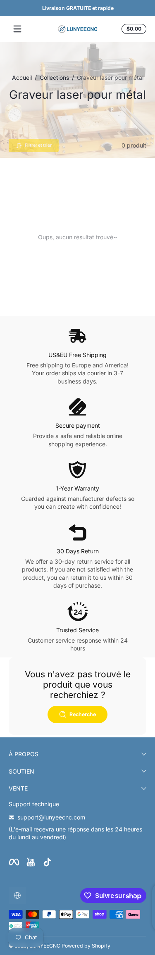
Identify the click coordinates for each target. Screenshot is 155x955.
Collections (54, 77)
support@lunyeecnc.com (51, 817)
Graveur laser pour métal (110, 77)
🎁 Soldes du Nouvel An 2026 (84, 8)
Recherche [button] (82, 714)
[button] (133, 28)
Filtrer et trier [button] (38, 145)
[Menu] (17, 29)
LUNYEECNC (45, 946)
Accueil (22, 77)
